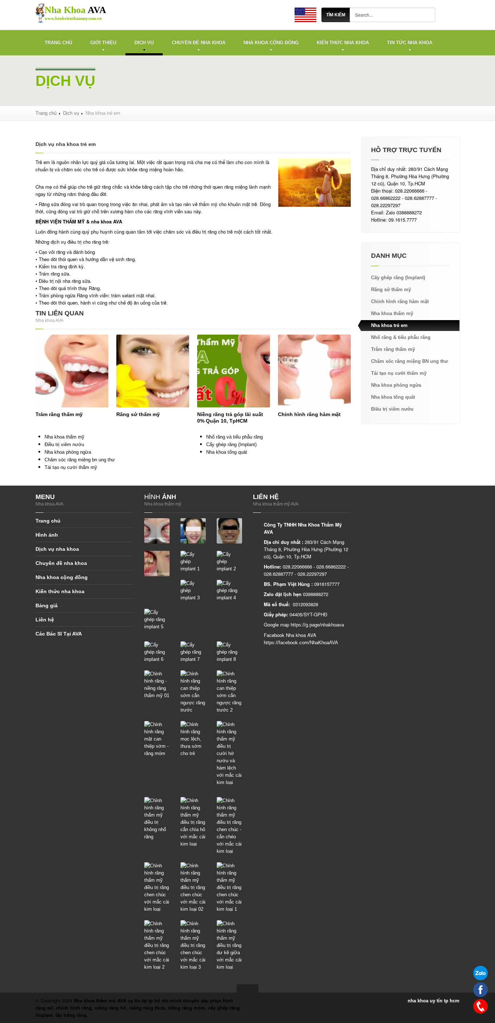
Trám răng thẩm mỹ (59, 414)
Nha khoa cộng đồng (271, 42)
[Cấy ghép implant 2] (229, 561)
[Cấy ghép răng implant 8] (229, 652)
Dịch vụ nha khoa (57, 549)
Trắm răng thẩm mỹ (393, 349)
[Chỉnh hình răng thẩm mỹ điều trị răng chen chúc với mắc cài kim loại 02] (193, 887)
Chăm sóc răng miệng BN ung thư (409, 361)
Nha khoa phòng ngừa (68, 452)
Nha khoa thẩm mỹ (64, 437)
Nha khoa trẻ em (389, 325)
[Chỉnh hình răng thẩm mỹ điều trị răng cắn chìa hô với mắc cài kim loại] (193, 822)
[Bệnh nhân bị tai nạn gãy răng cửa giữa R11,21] (157, 530)
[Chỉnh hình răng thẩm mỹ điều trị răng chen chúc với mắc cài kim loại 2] (157, 945)
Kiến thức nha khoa (343, 42)
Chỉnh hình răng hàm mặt (309, 414)
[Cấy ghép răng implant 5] (157, 619)
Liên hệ (45, 619)
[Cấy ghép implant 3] (193, 590)
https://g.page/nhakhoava (317, 625)
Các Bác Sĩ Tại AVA (59, 634)
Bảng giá (47, 605)
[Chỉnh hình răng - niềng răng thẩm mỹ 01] (157, 684)
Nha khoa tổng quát (226, 452)
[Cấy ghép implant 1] (193, 561)
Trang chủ (58, 42)
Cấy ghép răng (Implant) (231, 444)
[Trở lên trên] (247, 988)
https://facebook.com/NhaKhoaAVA (301, 642)
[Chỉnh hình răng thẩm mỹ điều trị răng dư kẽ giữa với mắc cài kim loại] (229, 945)
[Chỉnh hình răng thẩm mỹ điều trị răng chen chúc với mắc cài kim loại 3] (193, 945)
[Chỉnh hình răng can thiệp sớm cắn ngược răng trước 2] (229, 692)
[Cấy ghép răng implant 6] (157, 652)
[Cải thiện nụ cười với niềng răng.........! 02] (229, 530)
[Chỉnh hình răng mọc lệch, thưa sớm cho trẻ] (193, 739)
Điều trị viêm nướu (64, 444)
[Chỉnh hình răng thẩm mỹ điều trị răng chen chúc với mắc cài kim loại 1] (229, 887)
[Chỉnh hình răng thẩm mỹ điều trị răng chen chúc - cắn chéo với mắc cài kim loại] (229, 826)
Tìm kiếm (335, 14)
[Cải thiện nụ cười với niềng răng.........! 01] (193, 530)
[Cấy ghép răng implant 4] (229, 590)
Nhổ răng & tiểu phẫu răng (400, 337)
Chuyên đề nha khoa (198, 42)
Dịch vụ (144, 42)
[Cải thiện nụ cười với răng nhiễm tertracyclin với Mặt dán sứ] (157, 563)
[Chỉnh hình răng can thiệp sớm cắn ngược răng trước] (193, 692)
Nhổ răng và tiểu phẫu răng (234, 437)
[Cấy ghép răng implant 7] (193, 652)
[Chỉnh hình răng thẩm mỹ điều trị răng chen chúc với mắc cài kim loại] (157, 887)
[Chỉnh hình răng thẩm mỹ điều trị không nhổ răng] (157, 818)
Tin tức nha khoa (409, 42)
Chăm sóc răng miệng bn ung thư (80, 459)
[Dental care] (305, 14)
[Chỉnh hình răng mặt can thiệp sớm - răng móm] (157, 739)
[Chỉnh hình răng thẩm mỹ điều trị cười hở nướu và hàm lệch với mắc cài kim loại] (229, 753)
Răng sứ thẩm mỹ (138, 414)
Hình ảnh (47, 535)
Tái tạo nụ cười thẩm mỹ (71, 467)
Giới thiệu (103, 42)
